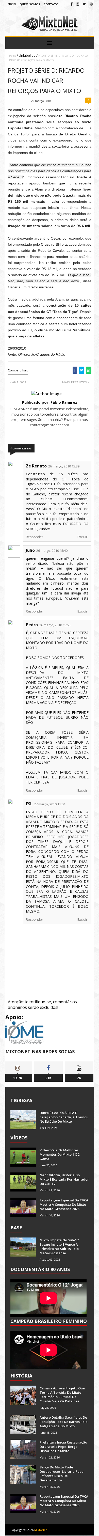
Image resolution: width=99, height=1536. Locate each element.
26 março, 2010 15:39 (63, 466)
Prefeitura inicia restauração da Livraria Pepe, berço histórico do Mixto (63, 1446)
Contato (51, 4)
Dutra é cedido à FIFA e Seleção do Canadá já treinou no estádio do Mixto (64, 1117)
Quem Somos (30, 4)
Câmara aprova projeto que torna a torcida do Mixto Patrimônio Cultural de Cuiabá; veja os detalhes (62, 1394)
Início (11, 4)
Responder (34, 537)
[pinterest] (91, 4)
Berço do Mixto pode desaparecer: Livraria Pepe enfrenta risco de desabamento (62, 1473)
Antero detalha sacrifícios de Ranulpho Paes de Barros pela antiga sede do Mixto (64, 1421)
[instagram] (77, 4)
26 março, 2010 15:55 (55, 625)
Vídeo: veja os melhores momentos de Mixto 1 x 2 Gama (59, 1154)
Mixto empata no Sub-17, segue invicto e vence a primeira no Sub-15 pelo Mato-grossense (60, 1246)
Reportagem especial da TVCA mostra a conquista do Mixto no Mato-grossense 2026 (64, 1204)
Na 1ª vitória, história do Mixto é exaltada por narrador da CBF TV (64, 1179)
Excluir (82, 537)
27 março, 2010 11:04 (49, 804)
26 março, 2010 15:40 (52, 550)
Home (12, 55)
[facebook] (71, 4)
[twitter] (84, 4)
